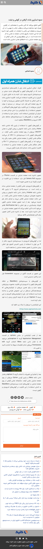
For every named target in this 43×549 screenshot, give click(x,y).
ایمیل (19, 418)
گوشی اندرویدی (15, 410)
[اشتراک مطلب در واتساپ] (12, 397)
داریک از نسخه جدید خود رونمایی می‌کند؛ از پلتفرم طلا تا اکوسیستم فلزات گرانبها (21, 462)
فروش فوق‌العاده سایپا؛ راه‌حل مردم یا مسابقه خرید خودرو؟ (23, 510)
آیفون (32, 407)
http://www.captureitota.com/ (30, 309)
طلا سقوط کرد (34, 495)
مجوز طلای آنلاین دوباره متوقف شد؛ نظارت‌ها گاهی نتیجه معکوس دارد (21, 484)
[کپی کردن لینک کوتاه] (21, 401)
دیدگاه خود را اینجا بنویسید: (31, 425)
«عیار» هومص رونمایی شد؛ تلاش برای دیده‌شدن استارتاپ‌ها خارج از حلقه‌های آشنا (20, 467)
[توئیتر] (18, 398)
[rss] (26, 539)
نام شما (37, 418)
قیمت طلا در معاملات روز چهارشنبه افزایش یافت (24, 480)
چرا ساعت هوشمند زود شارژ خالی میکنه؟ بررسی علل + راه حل (21, 499)
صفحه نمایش (21, 407)
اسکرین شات (27, 410)
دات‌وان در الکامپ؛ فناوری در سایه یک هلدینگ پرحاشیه (22, 506)
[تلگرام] (22, 398)
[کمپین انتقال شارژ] (21, 81)
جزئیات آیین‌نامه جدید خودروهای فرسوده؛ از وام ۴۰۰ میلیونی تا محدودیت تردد (23, 516)
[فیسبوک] (15, 398)
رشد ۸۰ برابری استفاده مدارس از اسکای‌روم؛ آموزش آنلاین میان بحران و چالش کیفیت (21, 476)
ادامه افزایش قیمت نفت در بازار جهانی (27, 472)
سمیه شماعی (29, 71)
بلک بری (10, 407)
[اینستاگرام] (17, 539)
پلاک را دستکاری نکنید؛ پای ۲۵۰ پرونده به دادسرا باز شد (21, 489)
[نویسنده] (38, 71)
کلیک (11, 542)
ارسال (21, 446)
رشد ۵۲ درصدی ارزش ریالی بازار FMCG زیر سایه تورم (22, 503)
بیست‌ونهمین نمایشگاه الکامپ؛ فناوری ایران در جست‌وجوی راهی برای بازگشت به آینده (20, 521)
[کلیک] (36, 2)
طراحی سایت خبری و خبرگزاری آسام (19, 546)
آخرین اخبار (37, 457)
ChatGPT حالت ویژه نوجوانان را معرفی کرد (25, 492)
